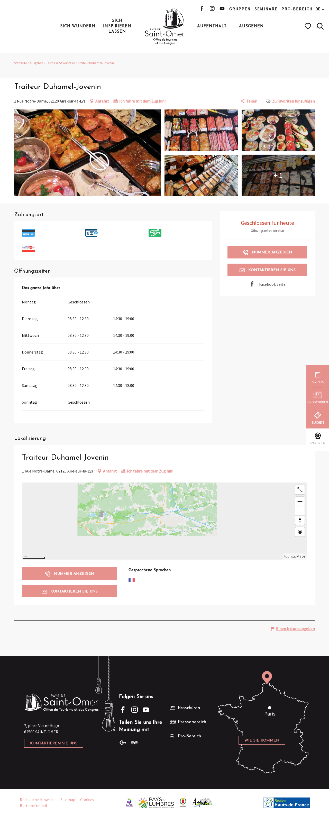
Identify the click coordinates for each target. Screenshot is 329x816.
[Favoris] (308, 26)
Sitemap (67, 799)
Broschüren (189, 708)
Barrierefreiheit (34, 805)
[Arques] (202, 802)
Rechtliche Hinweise (38, 799)
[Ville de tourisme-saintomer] (183, 802)
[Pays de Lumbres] (156, 802)
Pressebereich (192, 722)
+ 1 (278, 175)
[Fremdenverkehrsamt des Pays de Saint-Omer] (165, 26)
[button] (320, 26)
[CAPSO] (129, 802)
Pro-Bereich (297, 8)
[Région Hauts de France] (286, 802)
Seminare (266, 8)
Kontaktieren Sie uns (53, 743)
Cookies (87, 799)
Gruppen (240, 8)
